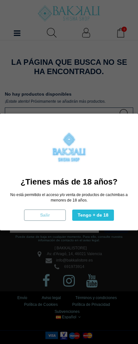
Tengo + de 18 (93, 215)
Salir (45, 215)
